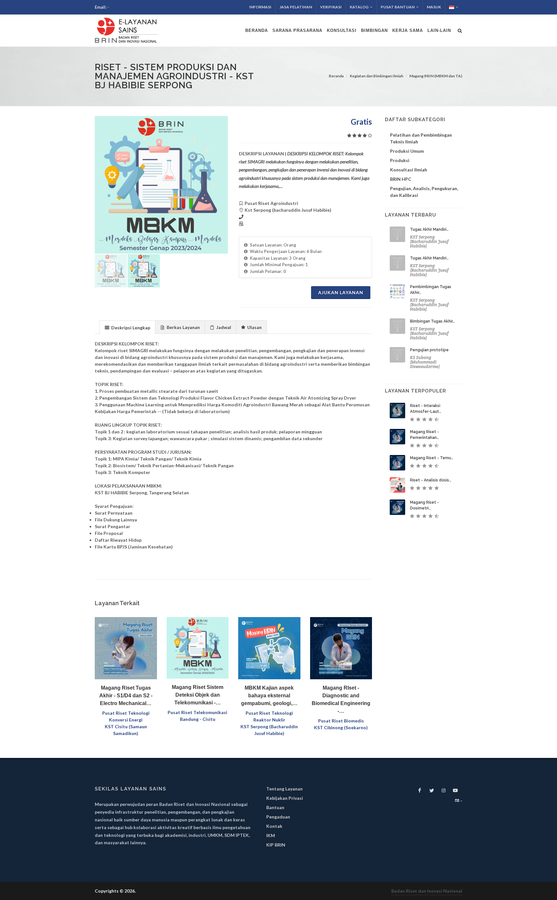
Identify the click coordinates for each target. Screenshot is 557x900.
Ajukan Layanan (340, 292)
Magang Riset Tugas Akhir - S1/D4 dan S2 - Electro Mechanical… (125, 695)
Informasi (260, 7)
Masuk (434, 7)
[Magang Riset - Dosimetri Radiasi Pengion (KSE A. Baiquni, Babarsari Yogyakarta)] (397, 507)
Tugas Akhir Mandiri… (429, 229)
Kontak (274, 826)
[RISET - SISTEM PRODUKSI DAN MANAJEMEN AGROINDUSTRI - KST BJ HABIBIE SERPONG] (161, 185)
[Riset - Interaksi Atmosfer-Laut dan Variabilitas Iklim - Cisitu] (397, 410)
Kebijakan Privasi (284, 798)
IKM (270, 835)
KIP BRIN (275, 844)
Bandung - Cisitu (197, 719)
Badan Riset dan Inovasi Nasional (426, 891)
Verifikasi (331, 7)
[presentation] (127, 327)
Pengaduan (278, 816)
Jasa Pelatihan (295, 7)
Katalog (359, 7)
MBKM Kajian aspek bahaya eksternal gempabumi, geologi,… (269, 695)
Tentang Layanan (284, 788)
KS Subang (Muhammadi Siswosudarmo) (425, 362)
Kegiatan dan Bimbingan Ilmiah (376, 75)
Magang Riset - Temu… (431, 458)
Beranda (336, 75)
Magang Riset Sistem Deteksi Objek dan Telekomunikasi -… (197, 694)
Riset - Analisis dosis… (430, 480)
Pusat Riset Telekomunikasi (197, 712)
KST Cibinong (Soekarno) (341, 727)
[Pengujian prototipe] (397, 355)
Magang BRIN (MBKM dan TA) (435, 75)
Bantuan (275, 807)
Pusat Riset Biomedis (341, 720)
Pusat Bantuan (398, 7)
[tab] (127, 327)
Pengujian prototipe (429, 350)
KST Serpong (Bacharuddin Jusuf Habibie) (429, 241)
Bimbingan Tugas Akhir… (432, 321)
